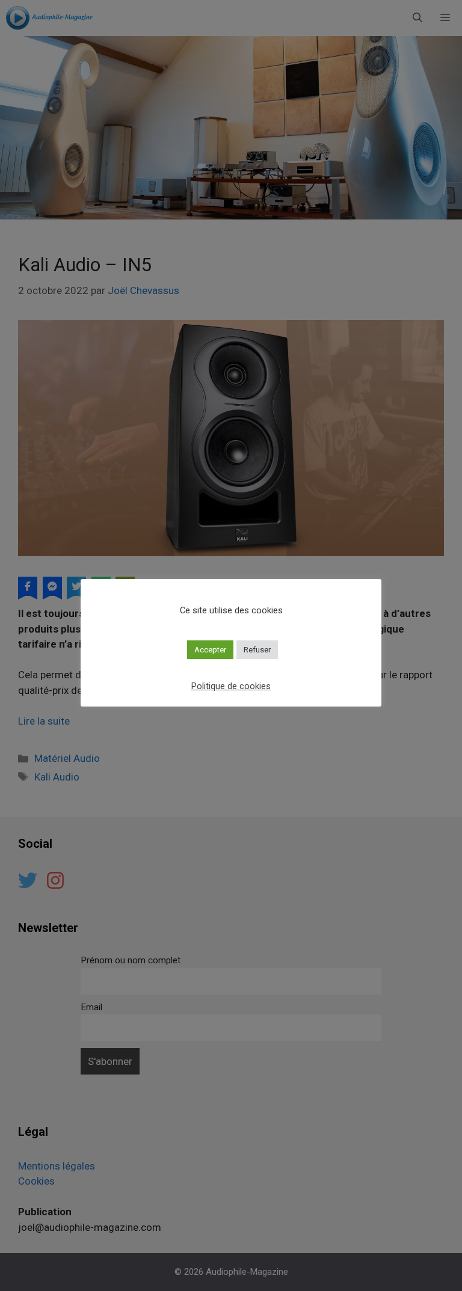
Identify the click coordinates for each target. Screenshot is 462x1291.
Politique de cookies (231, 686)
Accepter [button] (210, 649)
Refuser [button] (257, 649)
